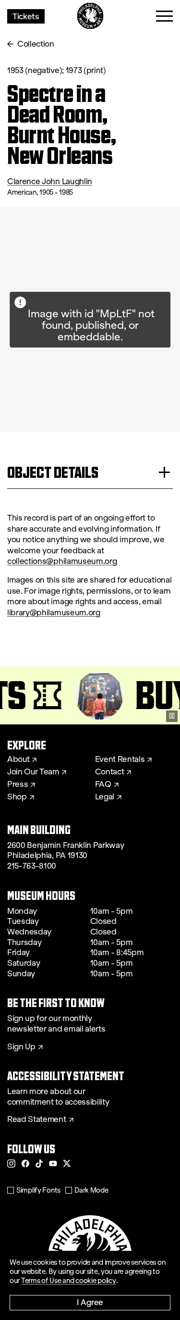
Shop (17, 797)
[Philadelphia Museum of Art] (90, 16)
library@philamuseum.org (53, 612)
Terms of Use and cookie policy (68, 1280)
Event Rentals (120, 759)
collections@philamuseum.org (62, 561)
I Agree (90, 1302)
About (18, 759)
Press (17, 784)
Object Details (52, 472)
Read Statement (36, 1119)
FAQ (103, 784)
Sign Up (21, 1047)
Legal (104, 797)
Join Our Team (33, 772)
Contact (109, 772)
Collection (35, 44)
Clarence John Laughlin (49, 181)
